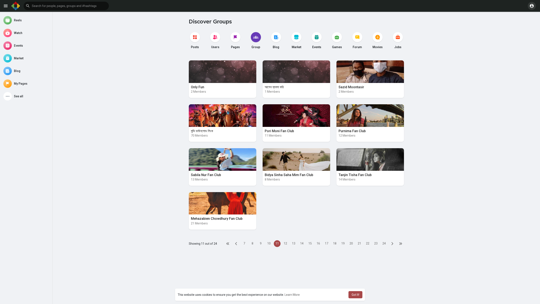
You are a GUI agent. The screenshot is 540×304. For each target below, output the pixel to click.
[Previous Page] (236, 243)
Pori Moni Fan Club (279, 131)
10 (269, 243)
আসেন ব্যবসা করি (274, 87)
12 (285, 243)
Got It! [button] (355, 294)
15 (310, 243)
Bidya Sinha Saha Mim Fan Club (289, 175)
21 (359, 243)
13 (293, 243)
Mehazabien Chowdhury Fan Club (217, 219)
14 (302, 243)
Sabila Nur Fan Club (206, 175)
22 (367, 243)
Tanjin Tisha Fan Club (355, 175)
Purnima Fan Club (352, 131)
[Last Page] (400, 243)
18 (334, 243)
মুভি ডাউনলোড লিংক (202, 131)
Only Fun (197, 87)
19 (343, 243)
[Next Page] (392, 243)
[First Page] (227, 243)
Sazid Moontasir (351, 87)
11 (277, 243)
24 (384, 243)
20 (351, 243)
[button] (66, 6)
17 (326, 243)
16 (318, 243)
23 (376, 243)
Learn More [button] (292, 294)
